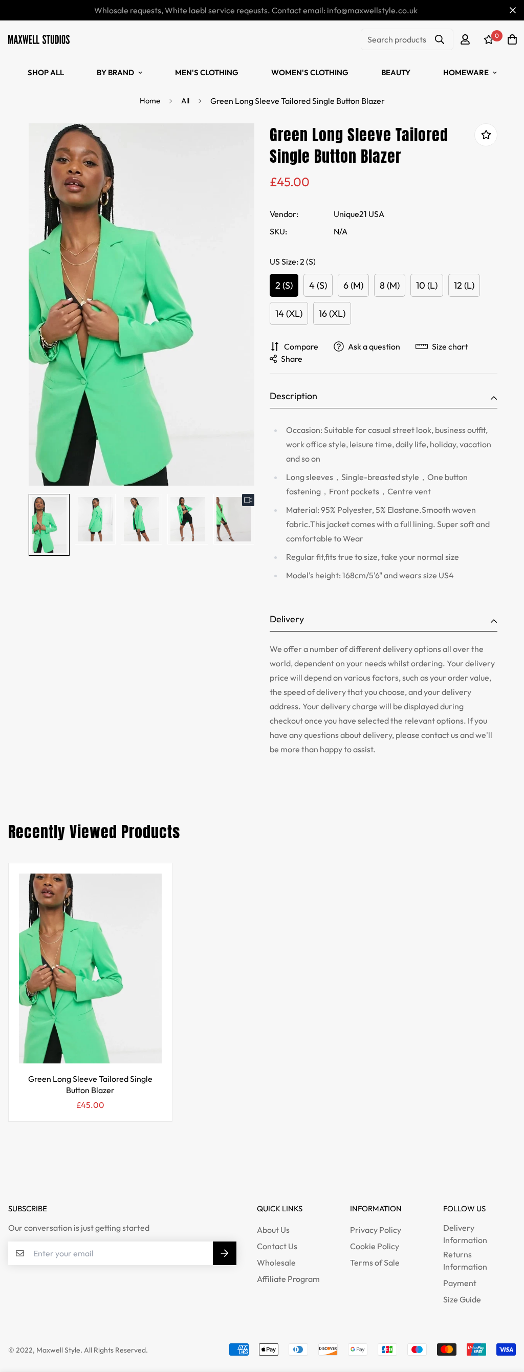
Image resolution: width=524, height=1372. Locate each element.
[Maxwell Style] (39, 39)
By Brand (115, 72)
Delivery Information (465, 1234)
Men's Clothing (206, 72)
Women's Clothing (309, 72)
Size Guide (462, 1299)
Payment (459, 1283)
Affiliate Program (288, 1279)
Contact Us (277, 1246)
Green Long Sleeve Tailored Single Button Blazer (90, 1084)
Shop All (46, 72)
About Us (273, 1230)
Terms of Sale (375, 1262)
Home (150, 100)
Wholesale (276, 1262)
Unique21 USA (359, 214)
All (185, 100)
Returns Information (465, 1260)
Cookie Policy (374, 1246)
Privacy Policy (375, 1230)
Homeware (466, 72)
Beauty (395, 72)
